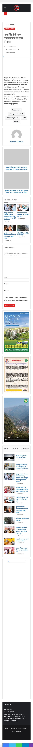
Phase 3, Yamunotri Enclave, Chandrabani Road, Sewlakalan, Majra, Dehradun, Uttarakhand (15, 718)
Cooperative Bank (16, 114)
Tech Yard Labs (16, 731)
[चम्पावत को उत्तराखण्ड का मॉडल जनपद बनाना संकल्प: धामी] (9, 550)
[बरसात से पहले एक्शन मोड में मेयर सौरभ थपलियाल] (9, 541)
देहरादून (12, 28)
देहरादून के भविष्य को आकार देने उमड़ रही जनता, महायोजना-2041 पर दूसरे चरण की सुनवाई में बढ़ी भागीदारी (10, 216)
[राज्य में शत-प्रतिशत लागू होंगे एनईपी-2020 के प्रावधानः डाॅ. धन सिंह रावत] (9, 466)
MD (24, 118)
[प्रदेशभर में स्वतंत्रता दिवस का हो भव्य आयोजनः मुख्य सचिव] (23, 207)
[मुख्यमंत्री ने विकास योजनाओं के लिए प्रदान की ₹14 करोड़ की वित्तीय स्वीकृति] (10, 228)
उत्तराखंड (12, 24)
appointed (16, 110)
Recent (6, 448)
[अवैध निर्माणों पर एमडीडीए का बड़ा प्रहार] (23, 228)
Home (7, 24)
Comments (25, 448)
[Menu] (5, 9)
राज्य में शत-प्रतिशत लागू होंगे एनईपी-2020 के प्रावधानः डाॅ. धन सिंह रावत (22, 466)
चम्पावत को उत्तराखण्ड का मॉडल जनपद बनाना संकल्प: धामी (22, 550)
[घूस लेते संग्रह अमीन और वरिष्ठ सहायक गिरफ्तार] (9, 457)
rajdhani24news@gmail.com (13, 714)
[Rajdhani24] (16, 8)
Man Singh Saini (13, 118)
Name (6, 277)
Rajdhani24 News (11, 46)
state (17, 122)
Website (6, 290)
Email (6, 284)
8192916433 (9, 712)
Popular (15, 448)
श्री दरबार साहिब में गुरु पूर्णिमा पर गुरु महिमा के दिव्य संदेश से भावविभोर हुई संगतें (22, 489)
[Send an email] (16, 46)
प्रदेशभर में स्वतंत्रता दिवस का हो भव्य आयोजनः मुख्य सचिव (23, 214)
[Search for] (28, 9)
